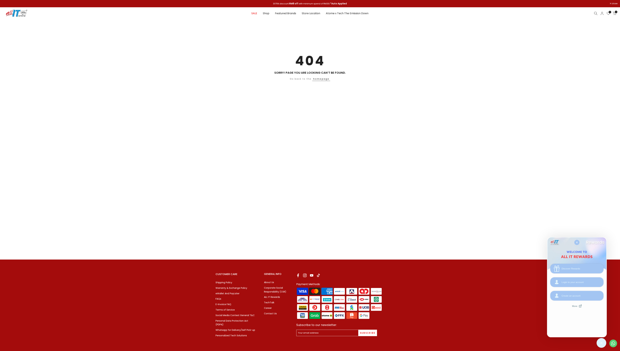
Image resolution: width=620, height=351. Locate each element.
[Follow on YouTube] (311, 275)
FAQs (218, 298)
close (7, 4)
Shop (266, 13)
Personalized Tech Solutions (231, 335)
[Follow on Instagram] (305, 275)
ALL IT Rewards (272, 297)
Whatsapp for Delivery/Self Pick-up (235, 330)
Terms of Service (225, 309)
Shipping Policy (224, 282)
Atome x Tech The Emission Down (347, 13)
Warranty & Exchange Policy (231, 288)
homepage (321, 78)
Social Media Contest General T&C (235, 315)
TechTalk (269, 302)
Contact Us (270, 313)
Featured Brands (285, 13)
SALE (254, 13)
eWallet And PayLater (227, 293)
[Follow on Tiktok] (318, 275)
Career (268, 308)
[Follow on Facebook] (298, 275)
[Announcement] (310, 4)
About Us (269, 282)
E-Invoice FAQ (223, 304)
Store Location (311, 13)
